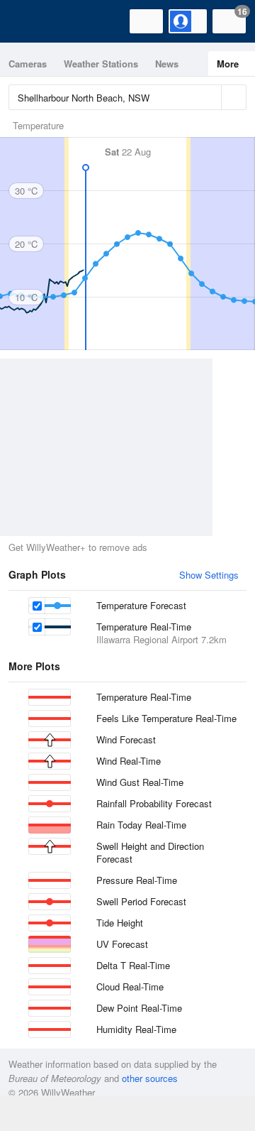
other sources (150, 1078)
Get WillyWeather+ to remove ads (77, 547)
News (166, 63)
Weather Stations (101, 63)
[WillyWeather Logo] (31, 21)
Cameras (27, 63)
